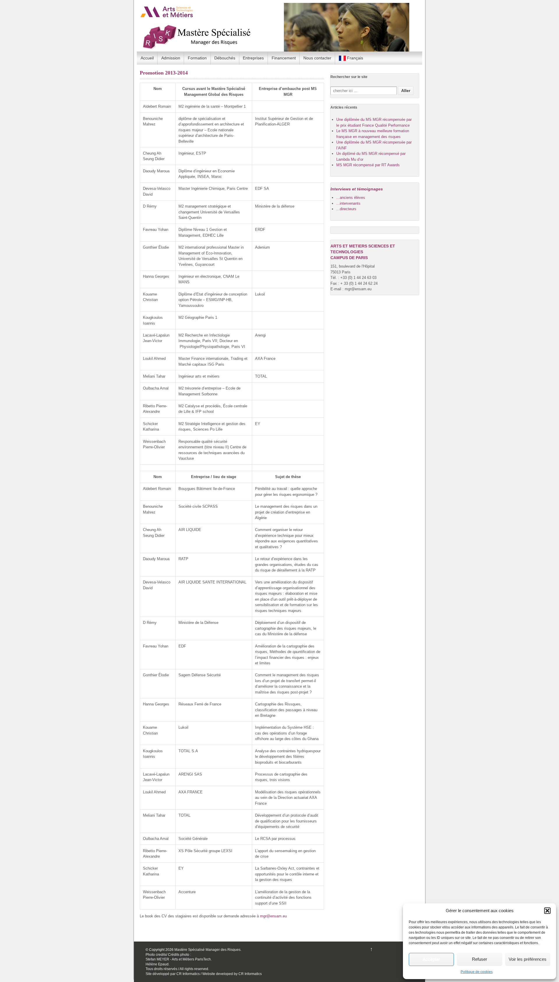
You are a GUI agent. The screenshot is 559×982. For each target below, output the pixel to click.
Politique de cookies (477, 972)
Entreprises (253, 58)
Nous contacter (317, 58)
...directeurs (346, 209)
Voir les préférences (527, 959)
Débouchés (224, 58)
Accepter (431, 959)
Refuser (479, 959)
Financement (284, 58)
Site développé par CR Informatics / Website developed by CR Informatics (204, 974)
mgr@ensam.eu (273, 916)
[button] (547, 911)
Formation (197, 58)
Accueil (147, 58)
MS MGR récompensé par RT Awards (368, 165)
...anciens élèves (350, 197)
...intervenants (348, 203)
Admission (170, 58)
